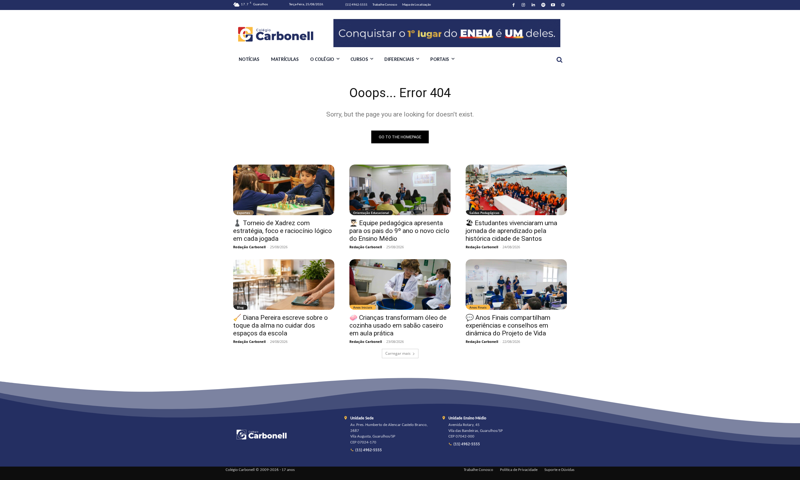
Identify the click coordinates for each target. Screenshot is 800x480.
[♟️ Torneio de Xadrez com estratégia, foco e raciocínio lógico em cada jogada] (283, 190)
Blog (240, 307)
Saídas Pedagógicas (484, 212)
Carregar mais (398, 353)
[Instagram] (524, 5)
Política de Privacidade (519, 470)
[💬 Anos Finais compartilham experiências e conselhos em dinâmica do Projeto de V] (516, 284)
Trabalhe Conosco (478, 470)
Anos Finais (478, 307)
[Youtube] (553, 5)
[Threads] (563, 5)
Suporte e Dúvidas (559, 470)
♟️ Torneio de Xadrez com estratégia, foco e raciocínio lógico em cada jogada (282, 230)
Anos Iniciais (362, 307)
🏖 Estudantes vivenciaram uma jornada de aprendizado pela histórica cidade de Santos (511, 230)
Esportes (243, 212)
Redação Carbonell (249, 247)
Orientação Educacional (371, 212)
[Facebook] (514, 5)
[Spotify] (543, 5)
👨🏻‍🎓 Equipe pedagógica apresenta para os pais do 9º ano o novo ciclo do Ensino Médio (399, 230)
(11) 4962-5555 (368, 450)
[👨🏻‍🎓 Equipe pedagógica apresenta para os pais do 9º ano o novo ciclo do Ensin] (400, 190)
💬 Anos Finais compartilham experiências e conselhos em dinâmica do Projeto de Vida (508, 325)
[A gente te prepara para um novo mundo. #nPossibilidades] (283, 34)
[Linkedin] (533, 5)
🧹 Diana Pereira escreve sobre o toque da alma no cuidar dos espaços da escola (280, 325)
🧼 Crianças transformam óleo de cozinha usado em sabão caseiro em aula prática (398, 325)
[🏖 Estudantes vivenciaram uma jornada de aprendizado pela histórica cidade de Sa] (516, 190)
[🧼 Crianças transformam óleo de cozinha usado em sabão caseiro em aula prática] (400, 284)
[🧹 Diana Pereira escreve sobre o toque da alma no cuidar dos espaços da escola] (283, 284)
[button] (559, 59)
